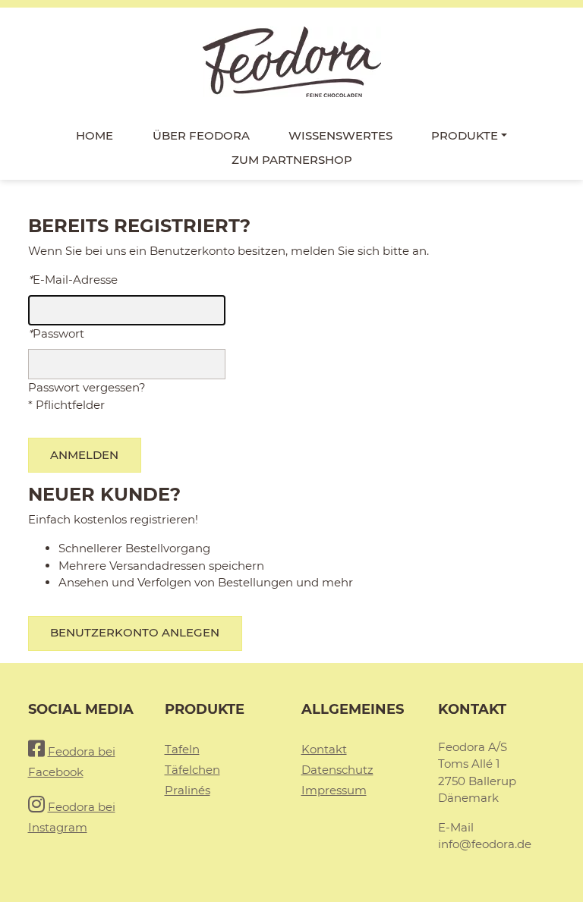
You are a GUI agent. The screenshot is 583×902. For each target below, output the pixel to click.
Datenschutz (337, 769)
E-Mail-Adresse (73, 279)
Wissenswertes (340, 135)
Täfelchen (192, 769)
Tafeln (182, 749)
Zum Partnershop (292, 159)
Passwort (56, 333)
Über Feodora (201, 135)
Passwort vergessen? (87, 387)
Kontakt (324, 749)
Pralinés (187, 790)
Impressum (334, 790)
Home (94, 135)
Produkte (464, 135)
